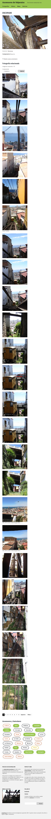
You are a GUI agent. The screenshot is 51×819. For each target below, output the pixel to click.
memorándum (28, 770)
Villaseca (20, 756)
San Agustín (41, 752)
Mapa (18, 6)
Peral (15, 747)
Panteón (6, 747)
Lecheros (38, 738)
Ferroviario (7, 734)
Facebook (27, 791)
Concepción (37, 725)
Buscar (40, 803)
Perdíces (25, 747)
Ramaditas (17, 752)
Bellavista (26, 725)
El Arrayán (17, 730)
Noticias (25, 6)
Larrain (6, 738)
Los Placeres (8, 743)
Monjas (38, 743)
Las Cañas (16, 738)
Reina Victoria (29, 752)
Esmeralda (28, 730)
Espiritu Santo (40, 730)
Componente (5, 69)
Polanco (35, 747)
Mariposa (10, 51)
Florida (17, 734)
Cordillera (7, 730)
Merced (29, 743)
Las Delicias (27, 738)
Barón (16, 725)
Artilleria (7, 725)
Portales (7, 752)
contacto (31, 797)
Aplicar (22, 71)
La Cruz (41, 734)
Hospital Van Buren (29, 734)
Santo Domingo (8, 756)
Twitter (26, 794)
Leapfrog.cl (4, 813)
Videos (13, 6)
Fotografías (5, 6)
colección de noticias (9, 769)
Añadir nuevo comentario (10, 59)
